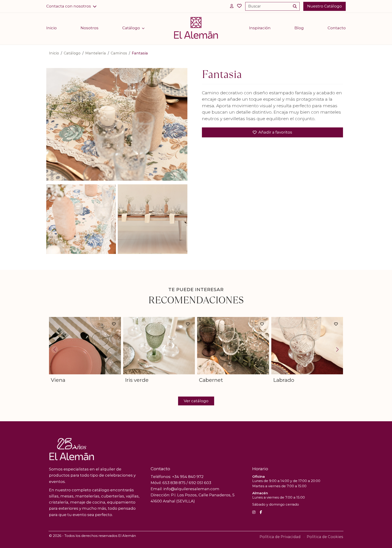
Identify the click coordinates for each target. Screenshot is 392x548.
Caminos (119, 53)
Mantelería (95, 53)
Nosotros (89, 28)
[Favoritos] (239, 6)
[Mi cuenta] (231, 6)
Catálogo (131, 28)
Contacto (337, 28)
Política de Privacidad (280, 537)
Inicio (51, 28)
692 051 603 (200, 482)
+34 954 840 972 (187, 476)
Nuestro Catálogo (324, 6)
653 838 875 (174, 482)
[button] (71, 6)
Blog (299, 28)
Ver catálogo (196, 401)
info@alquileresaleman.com (191, 489)
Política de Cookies (325, 537)
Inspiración (260, 28)
